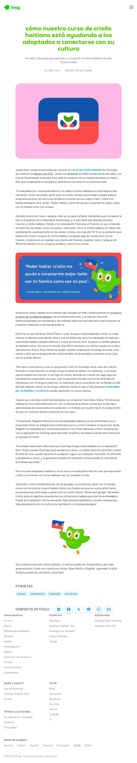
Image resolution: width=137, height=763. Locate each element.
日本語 (77, 745)
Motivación (71, 594)
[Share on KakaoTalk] (89, 609)
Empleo (8, 651)
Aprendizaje (37, 594)
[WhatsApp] (99, 609)
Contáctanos (11, 672)
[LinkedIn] (59, 609)
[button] (131, 7)
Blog (52, 688)
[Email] (109, 609)
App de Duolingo (13, 688)
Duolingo (54, 620)
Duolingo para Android (108, 620)
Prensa (8, 662)
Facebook (54, 698)
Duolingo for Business (62, 631)
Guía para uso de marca (17, 657)
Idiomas (21, 594)
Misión (7, 625)
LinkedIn (54, 714)
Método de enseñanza (16, 631)
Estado (8, 698)
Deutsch (8, 745)
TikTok (53, 709)
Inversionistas (12, 667)
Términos (9, 722)
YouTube (54, 704)
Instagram (55, 693)
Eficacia (8, 636)
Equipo (8, 641)
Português (63, 745)
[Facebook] (69, 609)
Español (34, 745)
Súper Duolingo (58, 636)
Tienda (53, 641)
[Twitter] (79, 609)
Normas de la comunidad (18, 717)
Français (48, 745)
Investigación (12, 646)
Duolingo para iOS (105, 625)
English (21, 745)
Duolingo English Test (62, 625)
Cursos (8, 620)
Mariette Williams (78, 70)
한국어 (88, 745)
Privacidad (10, 727)
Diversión (54, 594)
